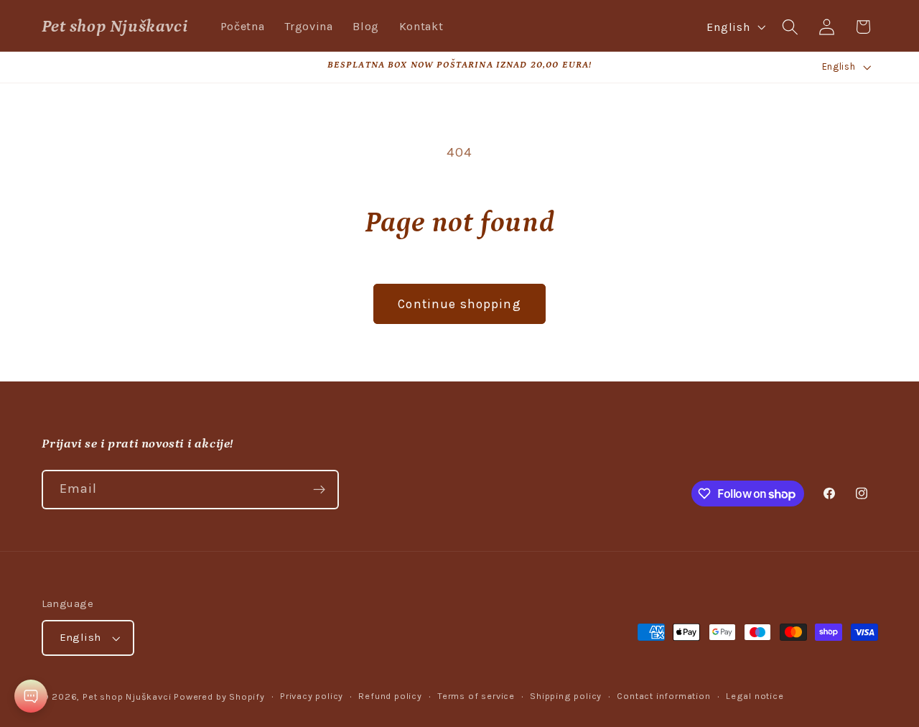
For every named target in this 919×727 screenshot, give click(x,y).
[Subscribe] (319, 490)
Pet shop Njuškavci (127, 696)
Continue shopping (459, 304)
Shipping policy (566, 695)
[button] (790, 27)
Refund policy (389, 695)
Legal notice (755, 695)
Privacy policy (311, 695)
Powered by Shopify (219, 696)
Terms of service (476, 695)
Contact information (663, 695)
